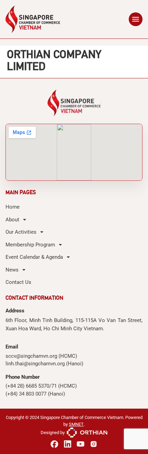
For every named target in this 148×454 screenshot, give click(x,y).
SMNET (76, 424)
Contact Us (18, 282)
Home (13, 207)
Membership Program (30, 245)
